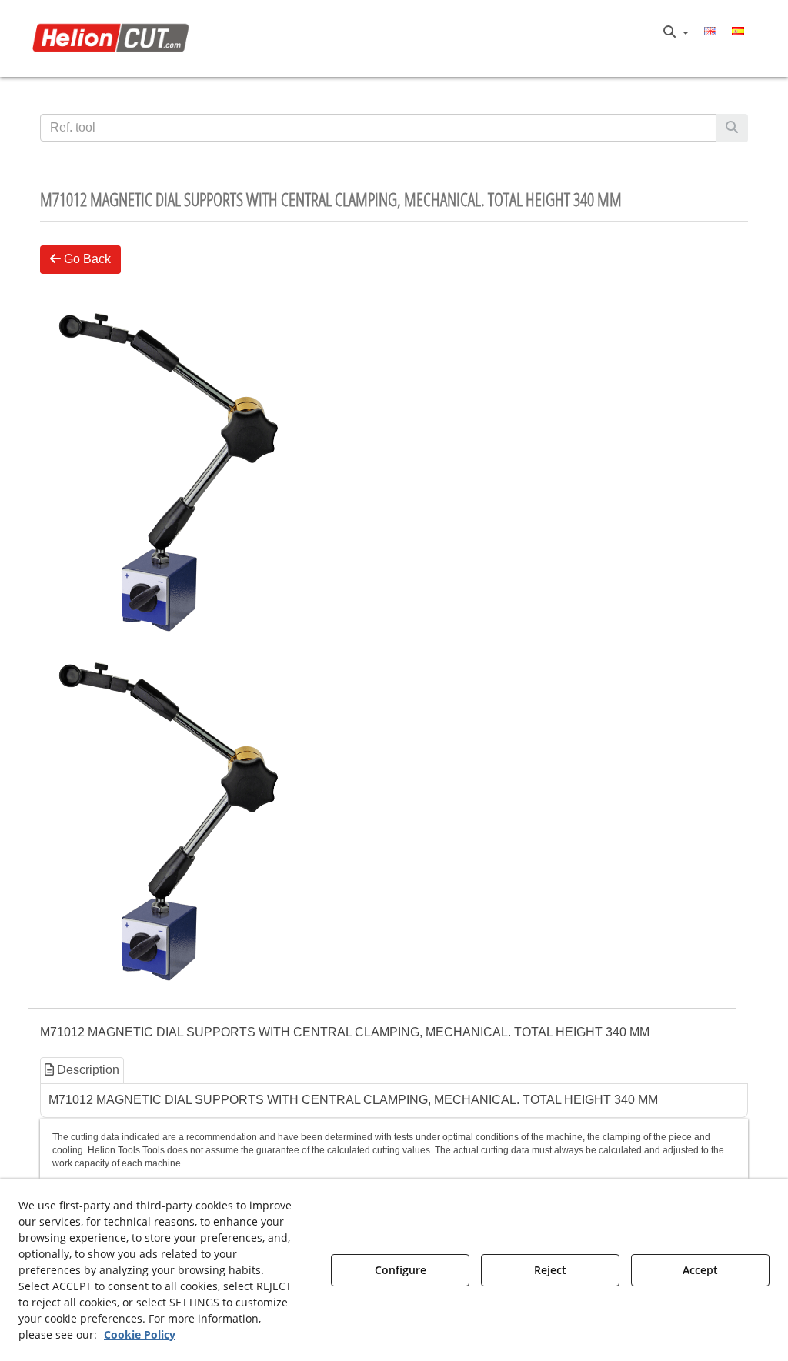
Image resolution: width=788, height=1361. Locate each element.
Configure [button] (400, 1270)
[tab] (82, 1070)
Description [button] (86, 1069)
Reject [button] (550, 1270)
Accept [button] (700, 1270)
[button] (114, 38)
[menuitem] (676, 32)
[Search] (732, 128)
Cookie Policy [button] (139, 1334)
